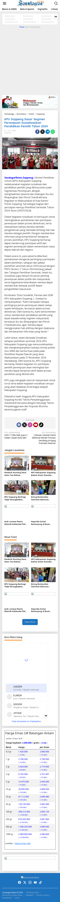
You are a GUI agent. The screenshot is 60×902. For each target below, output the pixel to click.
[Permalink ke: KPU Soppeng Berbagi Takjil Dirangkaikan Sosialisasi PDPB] (16, 487)
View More (30, 622)
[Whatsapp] (53, 131)
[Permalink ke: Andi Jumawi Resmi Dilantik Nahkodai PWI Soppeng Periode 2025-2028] (16, 511)
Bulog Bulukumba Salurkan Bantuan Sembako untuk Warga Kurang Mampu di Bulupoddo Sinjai (42, 498)
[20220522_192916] (30, 862)
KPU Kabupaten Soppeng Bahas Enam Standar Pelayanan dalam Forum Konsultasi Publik (43, 473)
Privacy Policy (42, 895)
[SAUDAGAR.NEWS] (30, 3)
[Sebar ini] (37, 131)
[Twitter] (24, 424)
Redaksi (29, 895)
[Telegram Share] (47, 131)
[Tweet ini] (42, 131)
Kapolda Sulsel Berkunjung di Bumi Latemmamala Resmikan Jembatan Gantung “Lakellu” (43, 522)
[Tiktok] (41, 424)
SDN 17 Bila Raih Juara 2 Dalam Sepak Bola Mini (16, 435)
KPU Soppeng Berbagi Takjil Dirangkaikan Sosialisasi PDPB (15, 498)
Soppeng (7, 133)
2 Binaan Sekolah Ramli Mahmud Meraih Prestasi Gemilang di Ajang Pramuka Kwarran (44, 438)
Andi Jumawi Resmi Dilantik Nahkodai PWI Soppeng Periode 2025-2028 (15, 522)
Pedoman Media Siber (12, 895)
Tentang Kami (32, 892)
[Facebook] (19, 424)
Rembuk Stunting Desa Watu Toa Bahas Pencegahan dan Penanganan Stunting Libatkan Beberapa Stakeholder (15, 473)
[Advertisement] (30, 61)
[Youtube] (35, 424)
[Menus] (4, 3)
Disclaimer (7, 898)
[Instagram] (30, 424)
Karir (17, 898)
